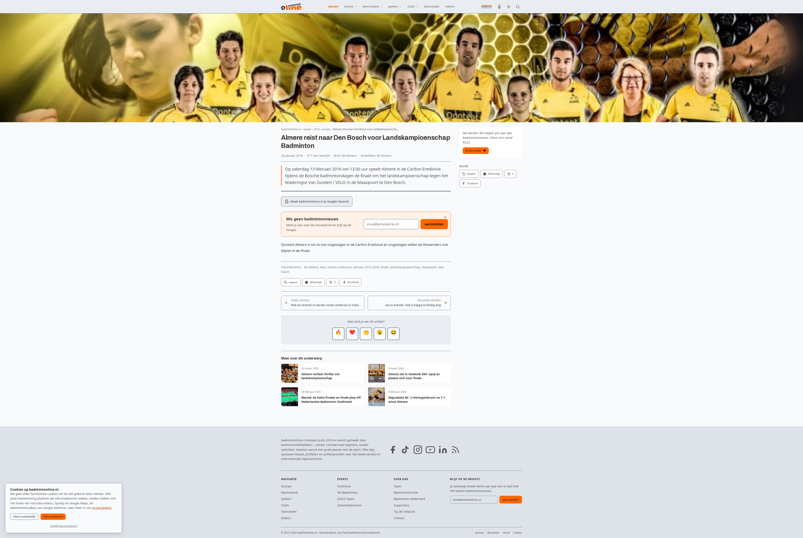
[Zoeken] (518, 7)
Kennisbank (289, 492)
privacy (480, 532)
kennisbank (371, 6)
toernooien (431, 6)
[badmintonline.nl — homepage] (291, 6)
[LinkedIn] (443, 449)
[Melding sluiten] (445, 217)
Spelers (286, 499)
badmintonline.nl (290, 129)
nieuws (333, 6)
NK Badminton (347, 492)
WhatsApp (316, 282)
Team (397, 486)
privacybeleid (101, 508)
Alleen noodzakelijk (24, 516)
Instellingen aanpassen (63, 526)
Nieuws (286, 486)
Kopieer (293, 282)
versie (506, 532)
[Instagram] (417, 449)
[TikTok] (405, 449)
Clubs (285, 505)
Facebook (353, 282)
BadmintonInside (406, 492)
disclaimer (493, 532)
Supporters (401, 505)
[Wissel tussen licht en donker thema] (508, 7)
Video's (286, 518)
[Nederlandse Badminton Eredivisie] (486, 6)
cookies (517, 532)
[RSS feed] (455, 449)
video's (450, 6)
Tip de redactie (404, 512)
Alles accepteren (53, 516)
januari (326, 129)
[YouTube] (430, 449)
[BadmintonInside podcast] (499, 7)
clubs (411, 6)
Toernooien (289, 512)
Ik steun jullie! (473, 150)
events (348, 6)
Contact (399, 518)
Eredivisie (344, 486)
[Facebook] (392, 449)
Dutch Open (345, 499)
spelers (393, 6)
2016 (317, 129)
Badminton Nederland (409, 499)
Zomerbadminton (349, 505)
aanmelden (434, 224)
